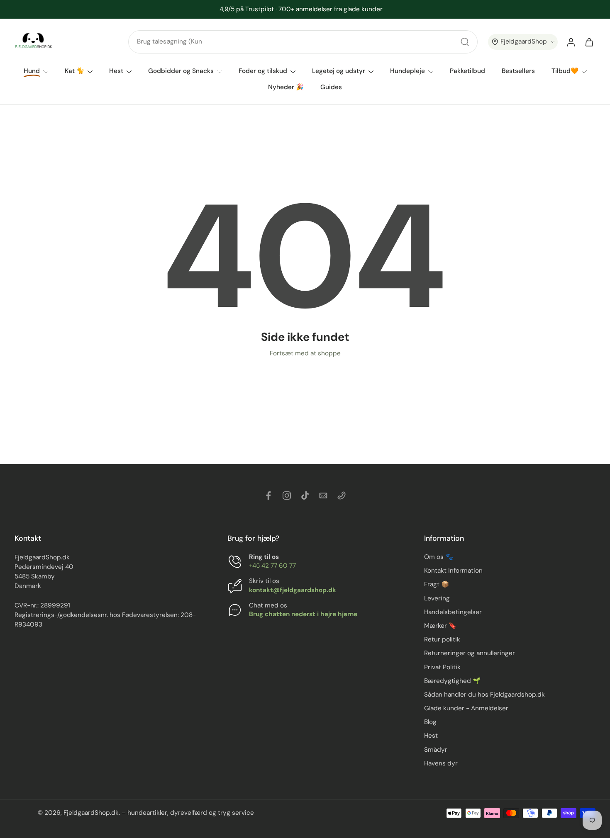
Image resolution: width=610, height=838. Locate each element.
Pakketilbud (467, 71)
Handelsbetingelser (453, 612)
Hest (116, 71)
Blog (430, 722)
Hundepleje (407, 71)
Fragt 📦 (436, 585)
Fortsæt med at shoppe (305, 353)
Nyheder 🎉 (286, 87)
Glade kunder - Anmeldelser (466, 708)
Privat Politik (442, 667)
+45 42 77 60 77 (272, 566)
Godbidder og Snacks (181, 71)
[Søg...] (465, 42)
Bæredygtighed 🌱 (452, 681)
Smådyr (435, 750)
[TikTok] (305, 495)
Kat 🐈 (74, 71)
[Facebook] (268, 495)
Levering (437, 598)
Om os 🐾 (438, 557)
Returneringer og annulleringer (469, 653)
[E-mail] (323, 495)
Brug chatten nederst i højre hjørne (303, 614)
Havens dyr (441, 763)
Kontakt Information (453, 571)
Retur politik (442, 640)
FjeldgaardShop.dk (91, 813)
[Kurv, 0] (589, 42)
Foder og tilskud (263, 71)
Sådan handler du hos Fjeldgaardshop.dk (484, 694)
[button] (523, 42)
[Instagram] (287, 495)
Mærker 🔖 (440, 626)
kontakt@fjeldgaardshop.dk (292, 590)
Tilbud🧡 (564, 71)
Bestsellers (518, 71)
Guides (331, 87)
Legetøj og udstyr (338, 71)
